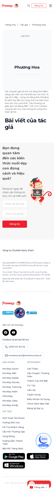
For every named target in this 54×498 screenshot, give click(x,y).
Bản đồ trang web (12, 448)
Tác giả (24, 24)
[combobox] (14, 213)
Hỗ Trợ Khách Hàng (13, 427)
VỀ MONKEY (33, 362)
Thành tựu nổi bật (37, 381)
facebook (5, 332)
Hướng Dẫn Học (11, 422)
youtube (13, 332)
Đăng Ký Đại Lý (35, 408)
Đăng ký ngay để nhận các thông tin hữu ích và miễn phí (14, 192)
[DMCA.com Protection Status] (8, 312)
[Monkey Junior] (27, 303)
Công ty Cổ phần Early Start (18, 250)
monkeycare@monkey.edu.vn (25, 355)
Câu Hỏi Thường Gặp (13, 431)
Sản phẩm (8, 362)
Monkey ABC (9, 373)
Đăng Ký (15, 224)
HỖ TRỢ (7, 411)
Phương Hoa (39, 24)
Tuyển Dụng (33, 394)
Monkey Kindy (10, 405)
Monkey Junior (10, 368)
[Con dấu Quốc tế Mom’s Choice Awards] (20, 312)
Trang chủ (10, 24)
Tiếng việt (39, 487)
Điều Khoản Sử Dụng (38, 399)
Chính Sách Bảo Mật (38, 403)
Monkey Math (10, 391)
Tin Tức (31, 385)
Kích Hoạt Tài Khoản (13, 418)
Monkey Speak (10, 378)
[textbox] (15, 213)
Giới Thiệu (32, 368)
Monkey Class (10, 400)
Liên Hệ (31, 390)
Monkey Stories (11, 382)
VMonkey (7, 396)
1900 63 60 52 (14, 257)
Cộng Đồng (8, 436)
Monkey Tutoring (11, 387)
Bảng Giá (39, 5)
